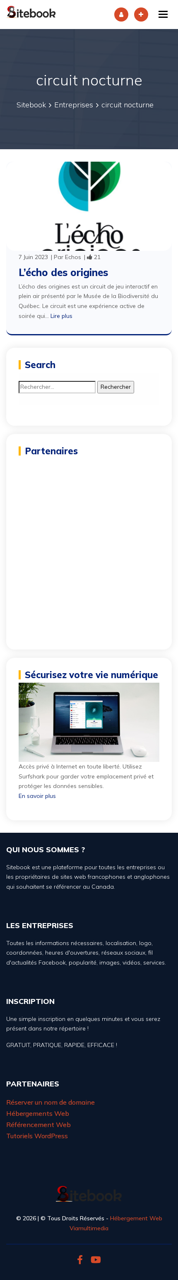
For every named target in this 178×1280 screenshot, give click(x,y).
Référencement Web (38, 1124)
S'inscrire (141, 14)
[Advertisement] (89, 548)
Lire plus (61, 316)
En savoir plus (37, 796)
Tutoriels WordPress (37, 1136)
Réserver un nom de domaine (50, 1102)
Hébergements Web (37, 1113)
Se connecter (121, 14)
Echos (73, 257)
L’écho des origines (63, 272)
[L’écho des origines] (89, 205)
